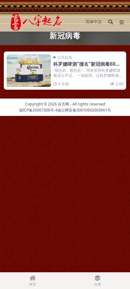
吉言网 (63, 104)
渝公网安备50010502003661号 (84, 110)
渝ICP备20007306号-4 (38, 110)
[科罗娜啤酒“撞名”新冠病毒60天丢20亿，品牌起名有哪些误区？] (29, 70)
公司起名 (64, 57)
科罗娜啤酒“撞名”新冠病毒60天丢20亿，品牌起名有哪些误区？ (87, 67)
